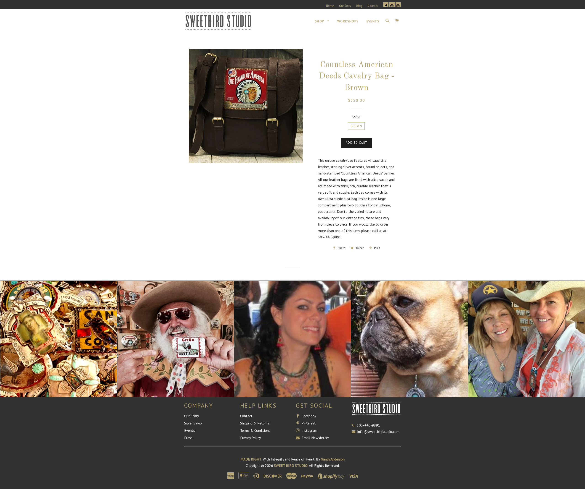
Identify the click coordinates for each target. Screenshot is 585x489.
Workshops (348, 21)
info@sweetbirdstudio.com (378, 431)
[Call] (354, 425)
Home (330, 6)
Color (356, 116)
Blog (359, 6)
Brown (356, 126)
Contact (373, 6)
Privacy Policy (250, 437)
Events (373, 21)
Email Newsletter (315, 437)
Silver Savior (193, 423)
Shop (320, 21)
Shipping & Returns (254, 423)
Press (188, 437)
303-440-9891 (368, 425)
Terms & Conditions (255, 430)
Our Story (345, 6)
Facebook (308, 416)
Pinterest (308, 423)
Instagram (308, 430)
